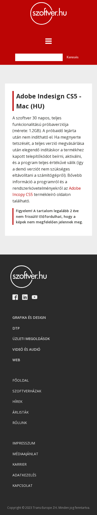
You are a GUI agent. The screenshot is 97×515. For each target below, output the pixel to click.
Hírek (17, 401)
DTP (16, 328)
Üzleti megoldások (31, 338)
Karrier (19, 464)
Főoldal (20, 380)
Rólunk (19, 422)
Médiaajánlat (25, 453)
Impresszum (23, 443)
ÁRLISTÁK (20, 412)
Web (16, 359)
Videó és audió (26, 349)
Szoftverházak (26, 391)
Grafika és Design (29, 317)
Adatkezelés (24, 475)
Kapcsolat (22, 485)
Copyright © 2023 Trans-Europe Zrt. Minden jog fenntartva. (48, 508)
